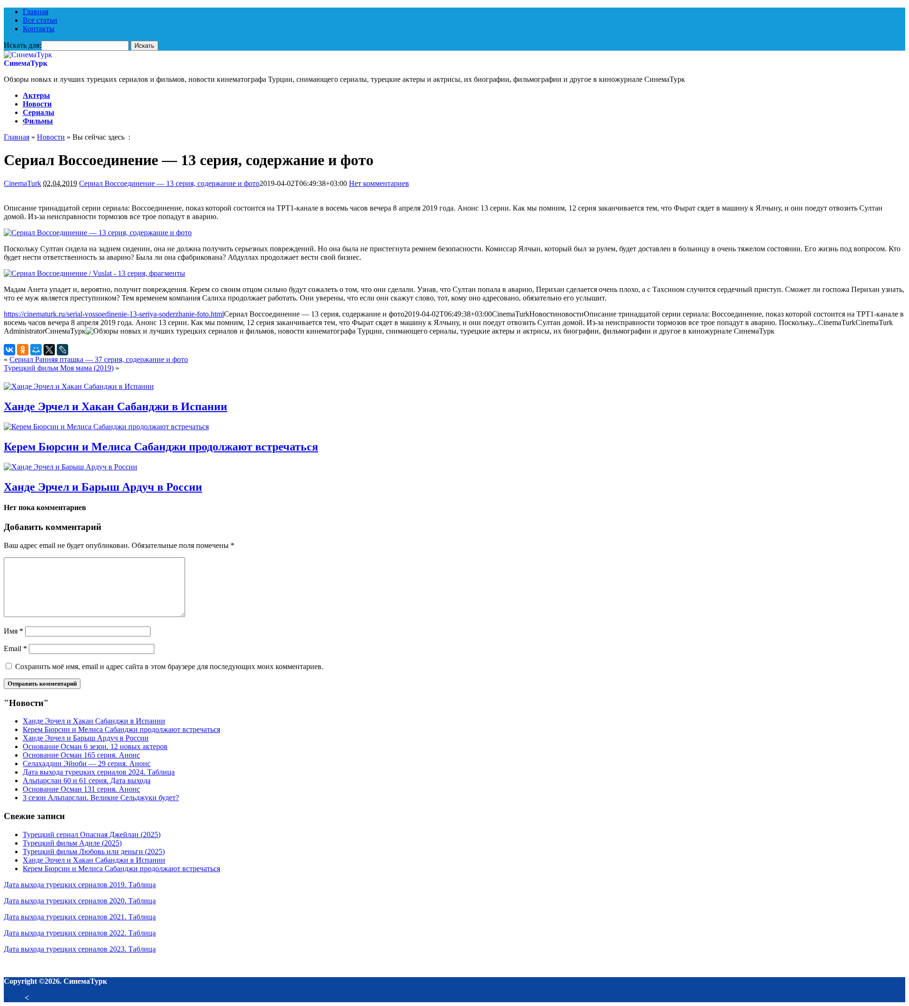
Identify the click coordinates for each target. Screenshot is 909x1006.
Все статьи (40, 20)
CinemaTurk (22, 183)
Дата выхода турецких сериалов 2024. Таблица (99, 772)
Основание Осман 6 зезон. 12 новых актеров (95, 746)
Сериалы (38, 112)
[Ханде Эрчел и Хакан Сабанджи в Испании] (79, 386)
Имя (13, 631)
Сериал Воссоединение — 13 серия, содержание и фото (169, 183)
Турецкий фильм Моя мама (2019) (59, 368)
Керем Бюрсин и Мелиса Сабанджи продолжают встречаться (161, 447)
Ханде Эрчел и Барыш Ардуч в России (103, 487)
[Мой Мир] (36, 349)
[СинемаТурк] (28, 55)
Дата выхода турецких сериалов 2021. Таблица (80, 917)
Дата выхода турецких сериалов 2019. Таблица (80, 885)
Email (15, 648)
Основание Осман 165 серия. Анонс (81, 755)
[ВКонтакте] (9, 349)
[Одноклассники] (22, 349)
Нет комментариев (379, 183)
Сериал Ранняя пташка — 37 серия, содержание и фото (98, 359)
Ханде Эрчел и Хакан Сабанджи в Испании (115, 406)
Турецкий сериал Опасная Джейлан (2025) (91, 834)
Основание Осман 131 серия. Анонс (81, 789)
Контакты (38, 29)
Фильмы (38, 121)
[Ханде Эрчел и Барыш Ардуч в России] (70, 467)
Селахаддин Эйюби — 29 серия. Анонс (87, 763)
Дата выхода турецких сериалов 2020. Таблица (80, 901)
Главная (35, 12)
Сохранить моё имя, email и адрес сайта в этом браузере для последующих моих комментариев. (169, 666)
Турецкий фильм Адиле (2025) (72, 843)
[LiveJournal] (62, 349)
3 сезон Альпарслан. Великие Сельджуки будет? (101, 798)
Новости (37, 104)
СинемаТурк (25, 63)
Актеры (36, 95)
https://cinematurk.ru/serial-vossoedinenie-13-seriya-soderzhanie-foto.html (114, 314)
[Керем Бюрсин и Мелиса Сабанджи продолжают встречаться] (106, 427)
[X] (49, 349)
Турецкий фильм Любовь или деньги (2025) (94, 851)
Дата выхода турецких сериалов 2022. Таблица (80, 933)
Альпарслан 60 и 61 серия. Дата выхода (87, 781)
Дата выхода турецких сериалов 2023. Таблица (80, 949)
